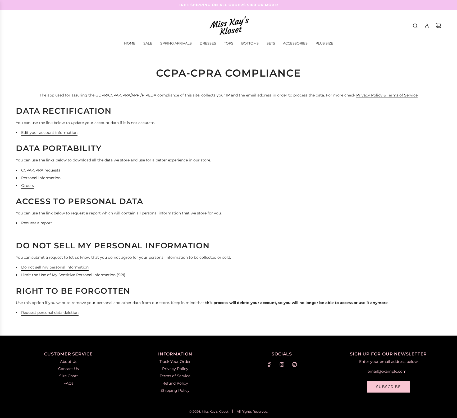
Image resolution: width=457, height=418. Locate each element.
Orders (27, 185)
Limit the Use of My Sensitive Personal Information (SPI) (73, 274)
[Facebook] (269, 364)
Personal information (41, 177)
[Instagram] (282, 364)
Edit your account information (49, 132)
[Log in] (427, 26)
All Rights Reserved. (252, 411)
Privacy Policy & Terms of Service (387, 95)
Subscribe (388, 386)
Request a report (36, 223)
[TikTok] (294, 364)
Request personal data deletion (50, 312)
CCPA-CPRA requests (40, 170)
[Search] (415, 26)
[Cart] (438, 26)
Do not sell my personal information (55, 267)
